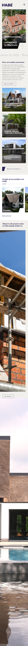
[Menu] (24, 4)
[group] (14, 29)
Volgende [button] (22, 46)
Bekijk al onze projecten (13, 169)
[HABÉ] (7, 4)
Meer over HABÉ (8, 84)
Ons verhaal (7, 396)
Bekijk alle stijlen (6, 216)
